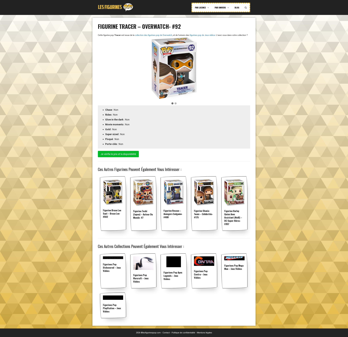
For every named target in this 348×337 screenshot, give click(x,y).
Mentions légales (204, 332)
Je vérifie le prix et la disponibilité (118, 154)
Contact (166, 332)
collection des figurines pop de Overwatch (153, 35)
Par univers (220, 7)
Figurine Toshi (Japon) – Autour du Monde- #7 (143, 214)
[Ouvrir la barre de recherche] (245, 7)
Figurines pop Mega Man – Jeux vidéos (233, 267)
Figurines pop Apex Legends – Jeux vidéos (173, 276)
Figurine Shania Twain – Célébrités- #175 (203, 214)
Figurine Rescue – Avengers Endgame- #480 (173, 214)
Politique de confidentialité (183, 332)
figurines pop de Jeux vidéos (202, 35)
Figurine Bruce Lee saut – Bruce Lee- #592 (112, 213)
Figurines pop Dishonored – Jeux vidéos (112, 268)
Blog (237, 7)
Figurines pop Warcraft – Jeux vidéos (141, 278)
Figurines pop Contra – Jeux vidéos (201, 274)
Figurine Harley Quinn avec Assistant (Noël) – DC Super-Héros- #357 (233, 217)
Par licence (200, 7)
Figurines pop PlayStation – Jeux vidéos (112, 308)
